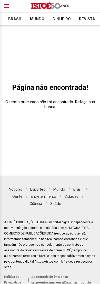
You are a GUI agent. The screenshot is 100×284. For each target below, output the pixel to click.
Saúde (55, 203)
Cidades (71, 196)
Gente (17, 196)
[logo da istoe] (50, 6)
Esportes (37, 189)
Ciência (35, 203)
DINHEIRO (62, 19)
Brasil (15, 19)
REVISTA (87, 19)
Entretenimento (43, 196)
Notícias (15, 189)
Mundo (37, 19)
